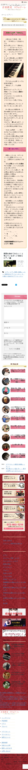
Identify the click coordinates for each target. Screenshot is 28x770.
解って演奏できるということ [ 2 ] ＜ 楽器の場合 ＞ (17, 380)
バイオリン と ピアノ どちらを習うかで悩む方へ (17, 418)
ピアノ (7, 272)
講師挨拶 (4, 742)
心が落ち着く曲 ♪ (18, 444)
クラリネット (7, 567)
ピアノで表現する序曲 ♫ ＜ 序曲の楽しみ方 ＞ (17, 437)
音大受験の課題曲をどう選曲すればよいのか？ (18, 646)
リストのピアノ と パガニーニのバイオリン (17, 398)
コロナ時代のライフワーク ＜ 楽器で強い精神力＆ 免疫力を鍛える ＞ (17, 409)
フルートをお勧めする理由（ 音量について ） (18, 665)
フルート (6, 570)
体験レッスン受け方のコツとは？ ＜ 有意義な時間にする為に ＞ (17, 455)
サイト (6, 333)
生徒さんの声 (7, 573)
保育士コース (6, 737)
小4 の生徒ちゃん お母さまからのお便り (13, 703)
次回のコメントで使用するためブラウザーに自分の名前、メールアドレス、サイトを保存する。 (13, 343)
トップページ (6, 718)
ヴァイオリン (6, 734)
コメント (8, 306)
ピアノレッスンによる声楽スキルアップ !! (17, 370)
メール (7, 328)
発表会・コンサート (9, 579)
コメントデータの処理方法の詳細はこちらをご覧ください (14, 357)
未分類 (5, 603)
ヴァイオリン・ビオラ (10, 561)
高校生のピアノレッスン (13, 274)
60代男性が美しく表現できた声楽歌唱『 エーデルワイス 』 (18, 684)
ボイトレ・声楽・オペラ (11, 558)
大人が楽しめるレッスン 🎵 (17, 426)
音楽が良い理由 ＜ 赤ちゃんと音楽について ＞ (17, 390)
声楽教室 (4, 721)
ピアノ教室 (13, 272)
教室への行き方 (7, 748)
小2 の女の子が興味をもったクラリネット (18, 656)
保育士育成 (6, 564)
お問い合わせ (7, 540)
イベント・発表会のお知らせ (12, 543)
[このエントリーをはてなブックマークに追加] (16, 285)
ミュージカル (7, 576)
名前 (6, 322)
